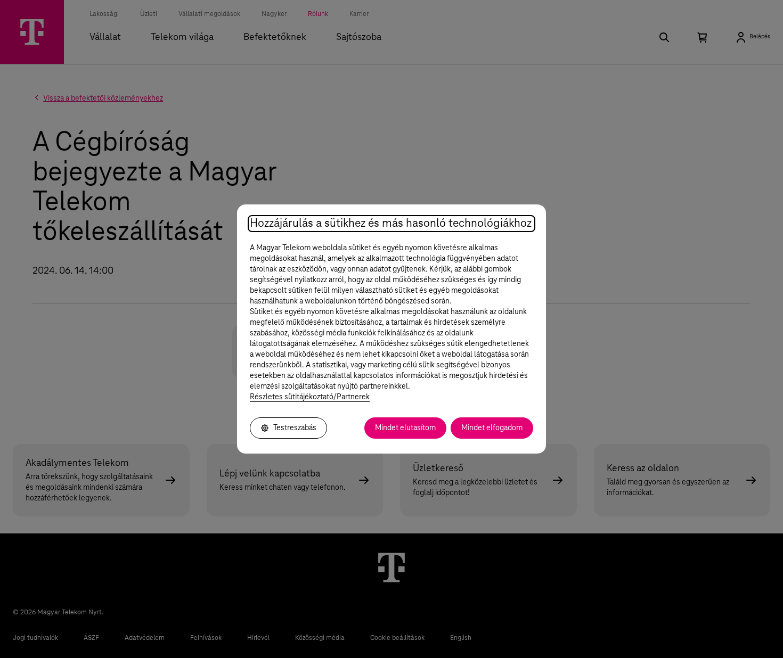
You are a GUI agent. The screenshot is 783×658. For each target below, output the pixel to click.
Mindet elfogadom (492, 428)
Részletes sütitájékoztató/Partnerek (310, 397)
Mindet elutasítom (405, 428)
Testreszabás (294, 428)
